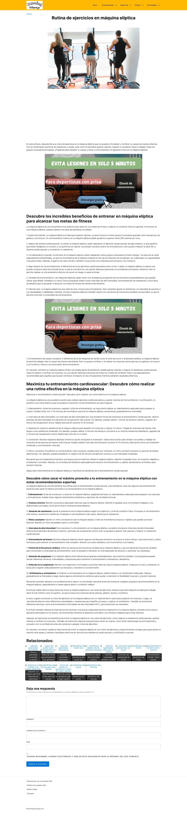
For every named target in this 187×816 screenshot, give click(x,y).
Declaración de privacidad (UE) (39, 781)
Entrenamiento (108, 5)
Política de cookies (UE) (36, 785)
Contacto (30, 793)
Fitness (137, 5)
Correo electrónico (36, 730)
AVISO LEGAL (32, 789)
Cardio (29, 14)
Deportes (124, 5)
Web (28, 742)
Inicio (95, 5)
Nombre (30, 719)
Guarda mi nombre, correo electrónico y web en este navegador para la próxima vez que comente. (83, 756)
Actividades (152, 5)
